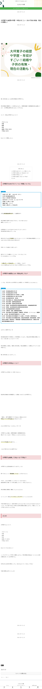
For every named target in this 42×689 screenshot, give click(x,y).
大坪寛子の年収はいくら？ (17, 174)
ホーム (7, 685)
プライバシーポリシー (21, 685)
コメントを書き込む (21, 673)
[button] (39, 326)
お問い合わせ (34, 685)
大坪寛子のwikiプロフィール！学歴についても (21, 171)
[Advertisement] (21, 33)
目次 (19, 168)
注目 (2, 665)
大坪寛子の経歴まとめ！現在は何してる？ (20, 172)
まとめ (13, 178)
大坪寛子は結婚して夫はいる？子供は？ (20, 176)
